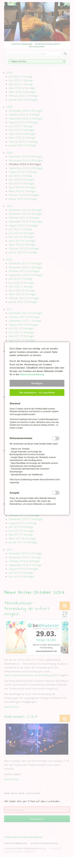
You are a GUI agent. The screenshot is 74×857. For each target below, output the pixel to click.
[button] (37, 383)
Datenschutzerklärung (32, 374)
